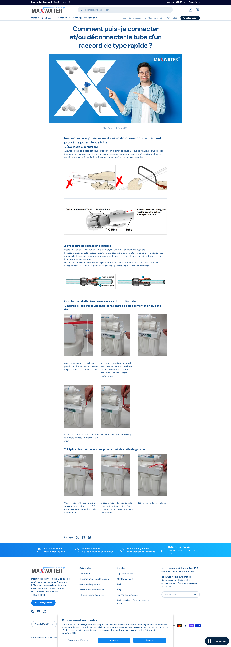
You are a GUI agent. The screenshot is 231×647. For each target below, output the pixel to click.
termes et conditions (127, 595)
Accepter (114, 640)
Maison (35, 17)
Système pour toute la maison (94, 579)
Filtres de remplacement (91, 595)
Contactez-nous (153, 17)
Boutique (46, 17)
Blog (175, 17)
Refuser (150, 640)
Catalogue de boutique (85, 17)
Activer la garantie (43, 602)
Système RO (85, 573)
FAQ (167, 17)
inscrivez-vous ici (62, 2)
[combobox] (125, 10)
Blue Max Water (43, 637)
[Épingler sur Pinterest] (89, 537)
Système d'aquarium (89, 584)
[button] (198, 10)
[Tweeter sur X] (77, 537)
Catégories (64, 17)
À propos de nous (132, 17)
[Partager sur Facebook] (83, 537)
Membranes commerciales (92, 589)
